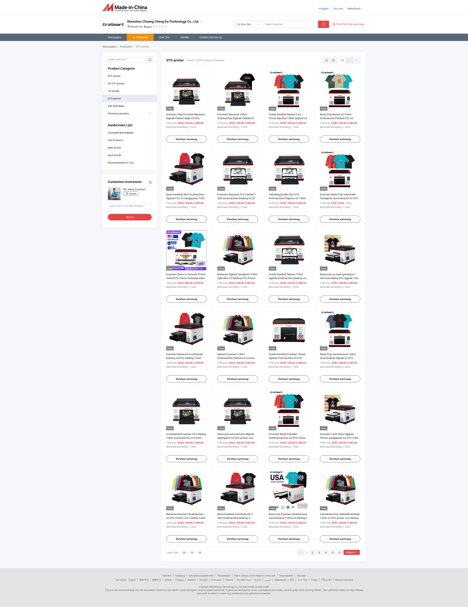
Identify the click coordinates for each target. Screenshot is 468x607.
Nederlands (280, 579)
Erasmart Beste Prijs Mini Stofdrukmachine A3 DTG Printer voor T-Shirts (287, 437)
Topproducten (286, 575)
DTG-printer (114, 98)
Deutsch (204, 579)
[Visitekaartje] (150, 181)
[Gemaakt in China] (125, 7)
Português (217, 579)
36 (191, 552)
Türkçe (314, 579)
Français (179, 579)
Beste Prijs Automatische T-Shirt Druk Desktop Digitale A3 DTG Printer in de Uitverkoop (338, 358)
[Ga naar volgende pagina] (356, 60)
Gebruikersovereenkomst (201, 575)
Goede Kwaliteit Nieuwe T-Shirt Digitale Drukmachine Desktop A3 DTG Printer (287, 278)
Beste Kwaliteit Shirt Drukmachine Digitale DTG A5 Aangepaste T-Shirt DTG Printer (186, 198)
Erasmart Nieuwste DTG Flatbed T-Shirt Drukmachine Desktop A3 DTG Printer (237, 198)
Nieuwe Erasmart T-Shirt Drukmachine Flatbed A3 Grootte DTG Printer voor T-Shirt (235, 358)
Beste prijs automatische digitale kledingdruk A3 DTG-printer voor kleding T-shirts (235, 437)
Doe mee (338, 8)
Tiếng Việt (326, 579)
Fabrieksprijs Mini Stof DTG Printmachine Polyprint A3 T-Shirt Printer (287, 198)
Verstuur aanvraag (186, 139)
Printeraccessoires (118, 113)
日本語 (168, 579)
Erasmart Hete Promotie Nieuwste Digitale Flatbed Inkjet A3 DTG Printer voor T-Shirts (185, 118)
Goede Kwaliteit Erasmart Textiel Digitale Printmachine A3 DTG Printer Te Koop (287, 358)
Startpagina (114, 37)
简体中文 (144, 579)
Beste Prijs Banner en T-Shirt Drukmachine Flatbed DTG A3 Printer (336, 118)
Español (192, 579)
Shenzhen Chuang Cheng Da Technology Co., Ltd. (163, 21)
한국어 (257, 579)
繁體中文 (156, 579)
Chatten (132, 193)
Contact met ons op (211, 37)
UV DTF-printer (116, 83)
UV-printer (113, 91)
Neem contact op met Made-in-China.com (254, 575)
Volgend (350, 552)
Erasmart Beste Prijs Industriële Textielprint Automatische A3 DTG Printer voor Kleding (339, 198)
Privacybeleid (223, 575)
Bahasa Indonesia (344, 579)
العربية (268, 579)
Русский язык (244, 579)
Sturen (130, 217)
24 (184, 552)
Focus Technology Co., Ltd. (229, 586)
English (132, 579)
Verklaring (180, 575)
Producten (142, 37)
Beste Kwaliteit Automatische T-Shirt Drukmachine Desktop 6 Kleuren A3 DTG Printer (235, 517)
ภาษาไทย (302, 579)
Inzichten (301, 575)
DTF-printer (114, 76)
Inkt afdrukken (116, 106)
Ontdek (184, 37)
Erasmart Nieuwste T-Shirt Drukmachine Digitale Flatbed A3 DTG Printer (235, 118)
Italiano (229, 579)
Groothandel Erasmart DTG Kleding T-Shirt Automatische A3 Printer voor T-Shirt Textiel (186, 437)
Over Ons (164, 37)
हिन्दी (292, 579)
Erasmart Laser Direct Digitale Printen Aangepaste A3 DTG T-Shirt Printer (339, 437)
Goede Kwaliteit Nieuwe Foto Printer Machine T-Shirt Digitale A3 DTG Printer (288, 118)
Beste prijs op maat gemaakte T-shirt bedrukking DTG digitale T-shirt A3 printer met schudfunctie (340, 278)
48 (199, 552)
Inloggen (324, 8)
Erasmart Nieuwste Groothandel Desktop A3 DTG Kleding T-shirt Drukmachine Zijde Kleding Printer (185, 358)
